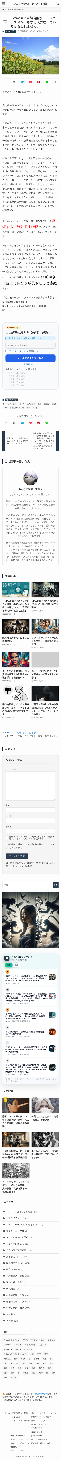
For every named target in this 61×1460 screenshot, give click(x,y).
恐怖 (51, 1363)
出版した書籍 (17, 1417)
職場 (28, 408)
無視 (50, 1368)
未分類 (11, 1314)
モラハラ (42, 1345)
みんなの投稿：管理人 (30, 489)
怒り (44, 1363)
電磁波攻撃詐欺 (41, 1394)
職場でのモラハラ (18, 1301)
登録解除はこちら (30, 364)
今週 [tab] (8, 965)
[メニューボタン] (3, 3)
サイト (9, 826)
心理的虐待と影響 (18, 1276)
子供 (30, 1363)
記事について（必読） (40, 1421)
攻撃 (5, 408)
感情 (12, 1368)
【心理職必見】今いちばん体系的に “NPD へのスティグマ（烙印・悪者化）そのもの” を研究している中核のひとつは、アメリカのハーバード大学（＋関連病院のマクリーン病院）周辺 (30, 1067)
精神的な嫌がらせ (17, 408)
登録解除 (13, 1447)
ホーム (7, 1413)
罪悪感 (25, 1373)
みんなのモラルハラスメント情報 (30, 3)
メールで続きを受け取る (30, 358)
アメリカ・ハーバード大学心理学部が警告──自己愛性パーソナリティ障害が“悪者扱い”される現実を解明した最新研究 (30, 1048)
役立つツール (14, 1269)
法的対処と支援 (16, 1282)
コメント (11, 769)
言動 (53, 1373)
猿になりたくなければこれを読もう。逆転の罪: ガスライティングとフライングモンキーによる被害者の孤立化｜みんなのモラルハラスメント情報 (30, 977)
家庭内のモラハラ (18, 1263)
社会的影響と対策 (17, 1295)
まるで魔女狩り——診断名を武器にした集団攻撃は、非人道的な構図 (30, 1031)
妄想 (18, 1363)
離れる (13, 1377)
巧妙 (37, 1363)
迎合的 (35, 408)
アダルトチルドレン (12, 1340)
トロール (17, 1345)
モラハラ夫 (8, 1349)
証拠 (5, 1377)
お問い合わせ (36, 1436)
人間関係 (7, 1359)
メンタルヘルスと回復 (20, 1237)
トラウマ (7, 1345)
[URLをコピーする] (55, 82)
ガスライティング (17, 1218)
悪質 (54, 404)
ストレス (51, 1340)
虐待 (41, 1373)
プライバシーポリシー (17, 351)
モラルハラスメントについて (15, 1354)
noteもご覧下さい (38, 1424)
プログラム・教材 (17, 1231)
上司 (32, 1354)
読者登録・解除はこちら (41, 1443)
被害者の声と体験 (18, 1308)
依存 (23, 1359)
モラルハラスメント (27, 404)
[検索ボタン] (57, 3)
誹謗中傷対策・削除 (20, 1413)
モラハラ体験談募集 (39, 1439)
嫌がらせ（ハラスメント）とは (43, 1413)
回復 (5, 1363)
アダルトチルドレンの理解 (22, 1212)
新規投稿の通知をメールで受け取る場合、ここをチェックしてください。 (30, 846)
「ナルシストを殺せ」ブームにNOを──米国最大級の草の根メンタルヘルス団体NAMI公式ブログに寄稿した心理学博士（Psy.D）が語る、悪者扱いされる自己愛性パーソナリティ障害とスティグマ (30, 996)
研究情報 (12, 1289)
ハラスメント (11, 404)
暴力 (34, 1368)
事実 (46, 1354)
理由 (5, 1373)
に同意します (23, 351)
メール (9, 816)
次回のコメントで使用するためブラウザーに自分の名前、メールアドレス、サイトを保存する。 (32, 838)
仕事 (40, 404)
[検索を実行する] (56, 885)
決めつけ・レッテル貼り (41, 1417)
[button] (5, 82)
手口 (19, 1368)
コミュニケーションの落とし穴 (24, 1224)
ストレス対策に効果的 (21, 1421)
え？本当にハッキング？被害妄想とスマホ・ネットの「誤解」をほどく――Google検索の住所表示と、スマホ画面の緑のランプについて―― (30, 1015)
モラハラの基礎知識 (19, 1250)
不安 (39, 1354)
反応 (44, 1359)
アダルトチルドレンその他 (33, 1340)
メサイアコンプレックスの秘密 (20, 733)
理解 (12, 1373)
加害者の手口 (11, 31)
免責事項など (36, 1432)
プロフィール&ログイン (19, 1443)
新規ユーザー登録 (17, 1436)
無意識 (41, 1368)
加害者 (47, 404)
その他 (12, 1321)
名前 (8, 805)
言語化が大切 (36, 1428)
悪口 (5, 1368)
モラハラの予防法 (17, 1244)
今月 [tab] (16, 965)
